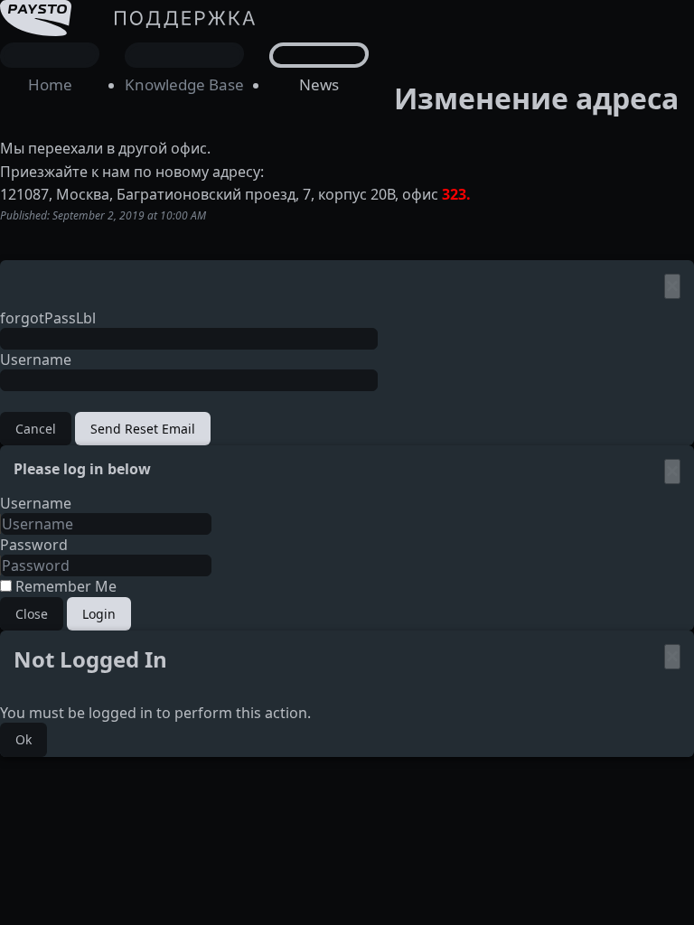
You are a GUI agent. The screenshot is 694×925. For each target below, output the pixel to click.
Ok (23, 739)
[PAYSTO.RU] (131, 69)
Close (31, 613)
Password (34, 545)
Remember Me (64, 586)
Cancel (35, 428)
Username (35, 359)
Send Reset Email (142, 428)
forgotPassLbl (48, 318)
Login (99, 613)
